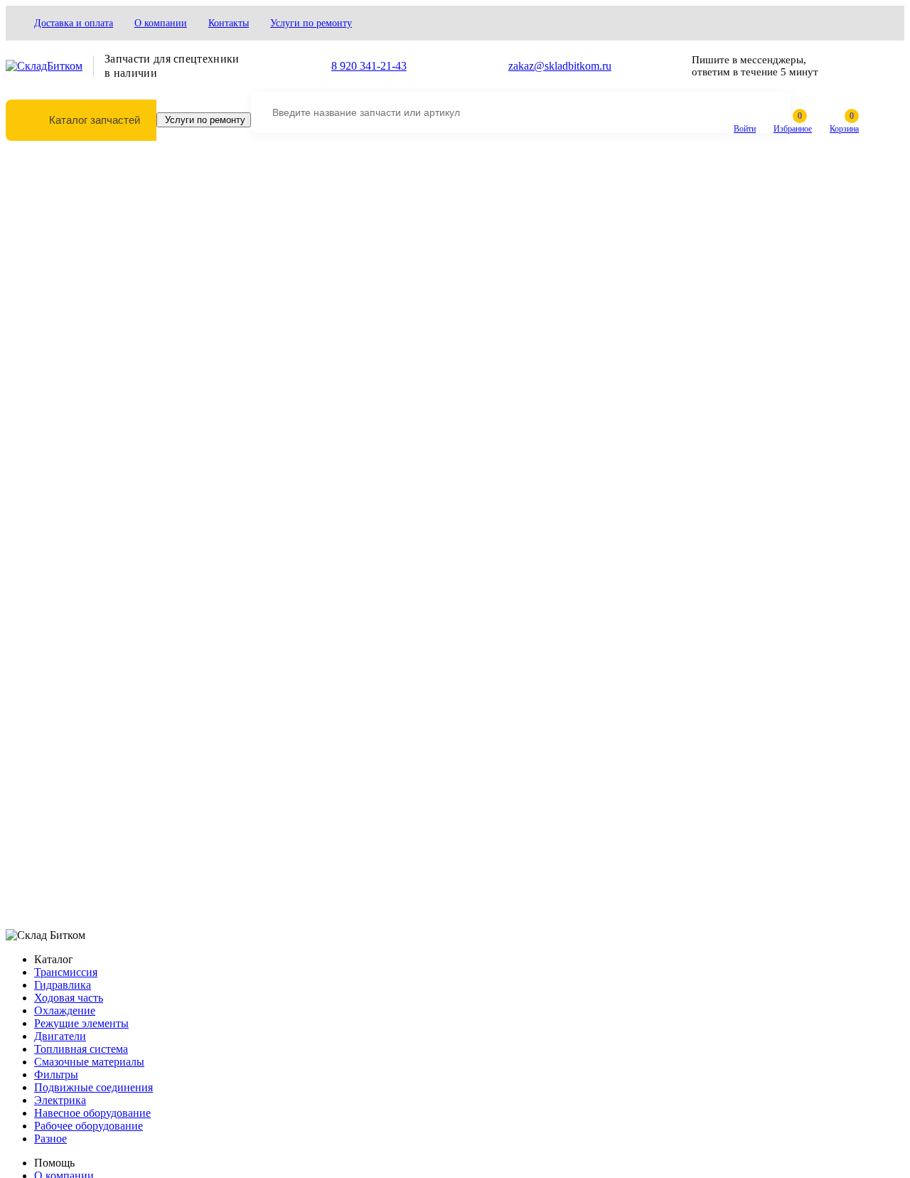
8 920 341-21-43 (369, 66)
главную (379, 266)
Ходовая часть (68, 998)
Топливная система (81, 1049)
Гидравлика (62, 985)
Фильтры (56, 1074)
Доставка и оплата (73, 23)
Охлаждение (64, 1010)
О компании (160, 23)
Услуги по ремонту (311, 23)
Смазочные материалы (89, 1062)
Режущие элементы (81, 1023)
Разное (50, 1138)
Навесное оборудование (92, 1113)
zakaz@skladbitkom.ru (559, 66)
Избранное (793, 129)
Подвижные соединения (93, 1087)
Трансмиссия (65, 972)
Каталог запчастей (94, 120)
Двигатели (60, 1036)
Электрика (60, 1100)
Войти (745, 129)
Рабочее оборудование (88, 1126)
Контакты (228, 23)
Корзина (844, 129)
